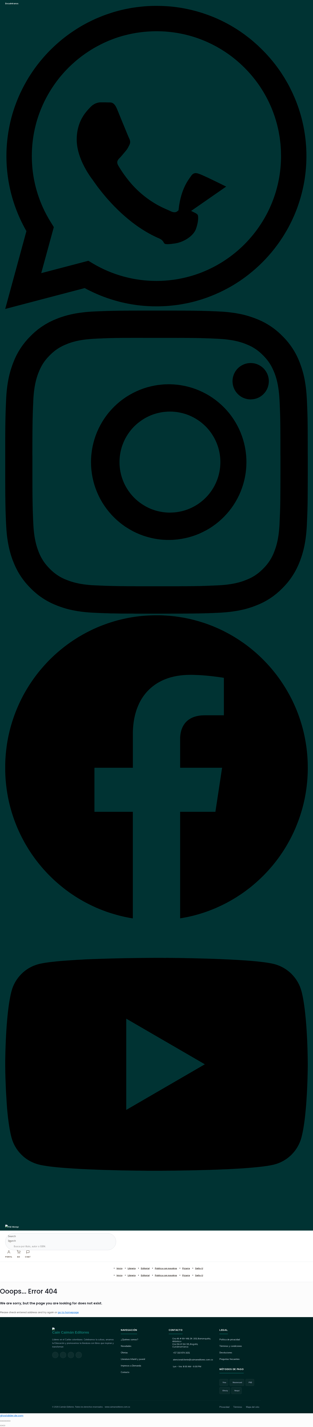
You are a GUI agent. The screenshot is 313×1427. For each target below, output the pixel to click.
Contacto (125, 1372)
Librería (132, 1268)
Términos (237, 1407)
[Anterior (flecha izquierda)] (1, 1425)
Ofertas (124, 1352)
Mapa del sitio (252, 1407)
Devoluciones (225, 1352)
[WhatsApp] (156, 308)
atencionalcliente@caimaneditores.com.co (193, 1359)
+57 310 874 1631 (181, 1353)
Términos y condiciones (230, 1346)
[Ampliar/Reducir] (1, 1420)
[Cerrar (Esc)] (9, 1420)
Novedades (126, 1346)
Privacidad (224, 1407)
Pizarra (186, 1268)
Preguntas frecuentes (229, 1359)
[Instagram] (156, 613)
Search (12, 1236)
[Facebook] (156, 917)
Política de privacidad (229, 1339)
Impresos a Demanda (131, 1365)
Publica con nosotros (166, 1268)
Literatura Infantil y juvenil (133, 1359)
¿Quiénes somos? (129, 1339)
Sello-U (199, 1268)
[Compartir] (6, 1420)
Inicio (119, 1268)
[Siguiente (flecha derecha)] (4, 1425)
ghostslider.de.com (11, 1415)
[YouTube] (156, 1222)
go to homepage (68, 1312)
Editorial (145, 1268)
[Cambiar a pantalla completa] (4, 1420)
